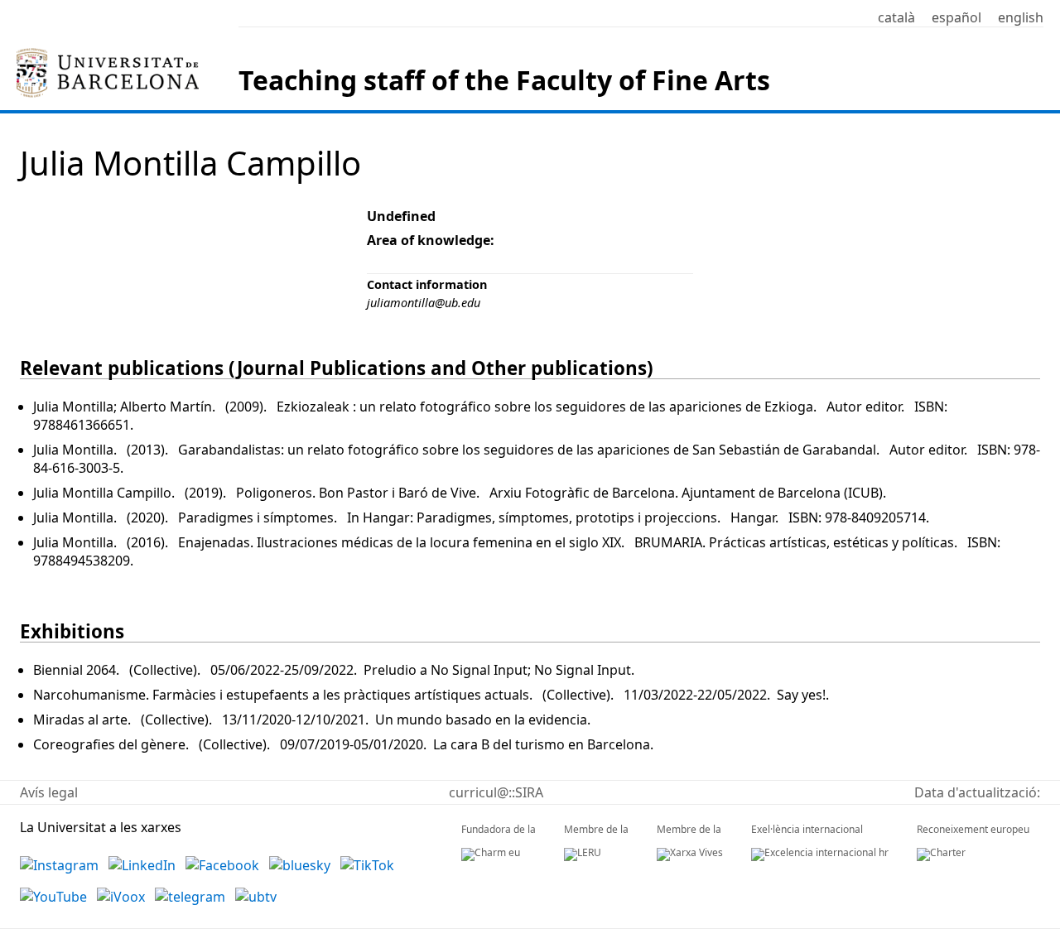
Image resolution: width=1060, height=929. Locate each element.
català (896, 17)
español (956, 17)
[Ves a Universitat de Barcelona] (108, 55)
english (1020, 17)
